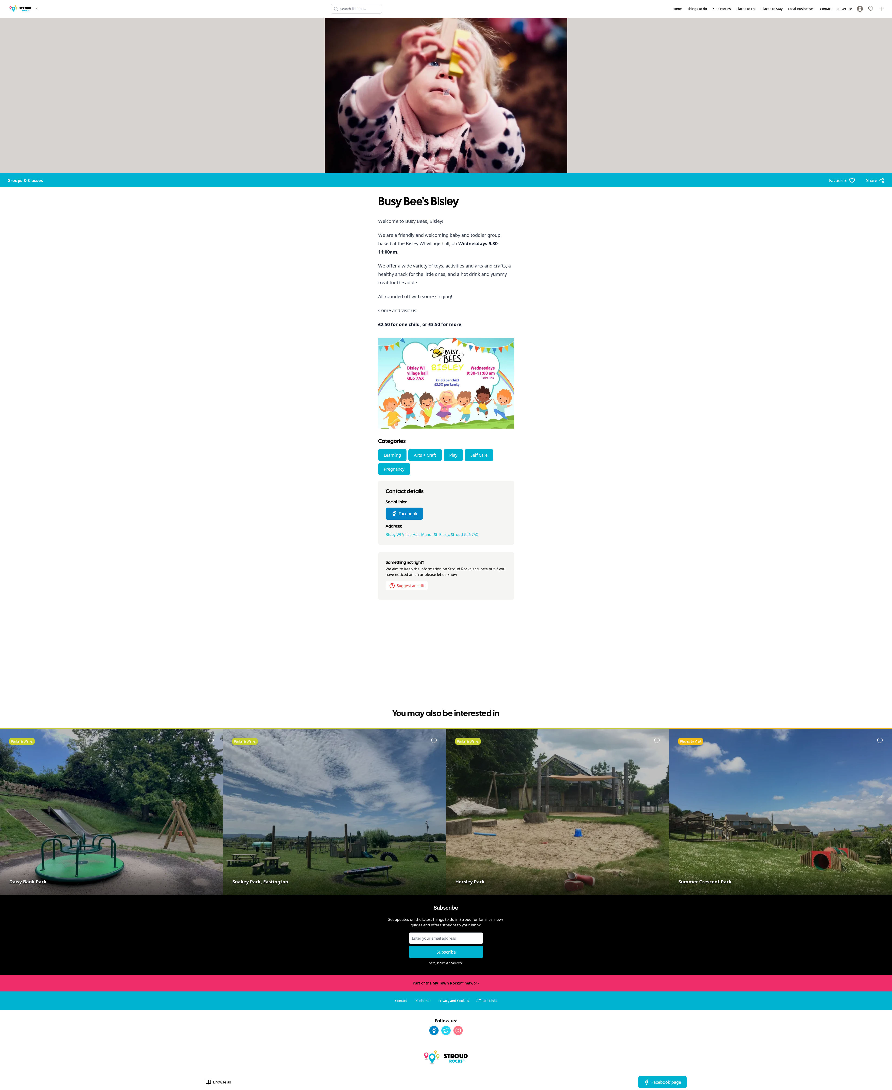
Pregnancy (394, 469)
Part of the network (446, 983)
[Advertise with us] (881, 8)
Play (453, 455)
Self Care (479, 455)
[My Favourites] (870, 8)
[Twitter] (446, 1030)
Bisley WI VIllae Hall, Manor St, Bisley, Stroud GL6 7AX (432, 534)
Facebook (408, 513)
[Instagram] (458, 1030)
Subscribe (446, 952)
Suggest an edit (410, 585)
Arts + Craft (425, 455)
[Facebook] (434, 1030)
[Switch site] (37, 9)
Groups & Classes (25, 180)
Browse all (222, 1082)
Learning (392, 455)
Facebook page (666, 1082)
